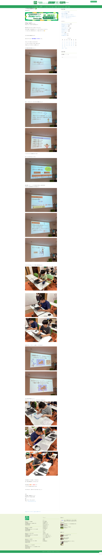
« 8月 (62, 48)
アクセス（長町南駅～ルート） (47, 537)
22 (62, 45)
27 (73, 45)
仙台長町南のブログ (64, 29)
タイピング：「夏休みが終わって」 (66, 17)
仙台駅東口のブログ (64, 26)
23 (64, 45)
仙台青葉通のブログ (64, 25)
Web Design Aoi (58, 551)
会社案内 (44, 538)
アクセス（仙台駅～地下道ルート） (47, 536)
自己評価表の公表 (64, 35)
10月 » (66, 48)
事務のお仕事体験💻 (64, 13)
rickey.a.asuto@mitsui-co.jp (32, 501)
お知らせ (62, 32)
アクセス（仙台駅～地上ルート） (47, 535)
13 (73, 42)
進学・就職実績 (45, 521)
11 (69, 42)
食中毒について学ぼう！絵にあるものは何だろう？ (68, 16)
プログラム (44, 530)
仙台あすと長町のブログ (37, 511)
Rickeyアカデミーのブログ (29, 511)
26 (71, 45)
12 (71, 42)
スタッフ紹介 (44, 529)
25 (69, 45)
